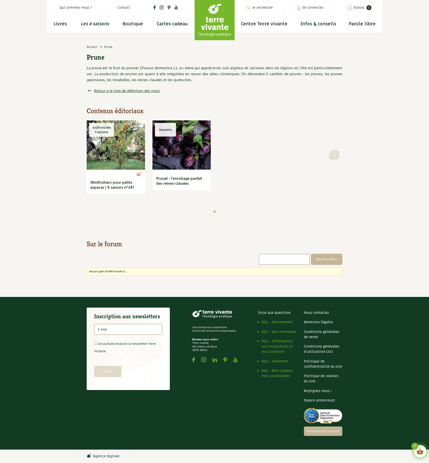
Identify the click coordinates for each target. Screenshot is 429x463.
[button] (214, 212)
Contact (123, 7)
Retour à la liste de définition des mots (127, 91)
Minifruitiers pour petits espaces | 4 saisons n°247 (112, 185)
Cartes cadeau (172, 24)
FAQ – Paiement (274, 361)
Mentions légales (318, 322)
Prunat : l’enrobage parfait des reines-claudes (179, 181)
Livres (60, 24)
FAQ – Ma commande (278, 331)
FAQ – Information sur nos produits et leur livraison (277, 346)
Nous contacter (316, 312)
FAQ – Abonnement (277, 322)
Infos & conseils (318, 24)
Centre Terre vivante (264, 24)
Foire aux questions (274, 312)
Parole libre (362, 24)
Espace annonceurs (319, 400)
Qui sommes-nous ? (76, 7)
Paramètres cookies (323, 431)
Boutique (133, 24)
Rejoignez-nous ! (317, 391)
